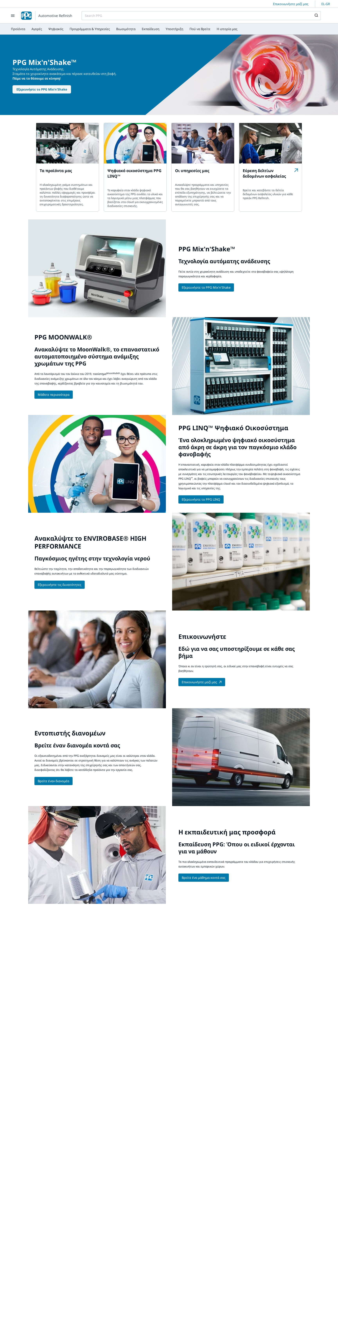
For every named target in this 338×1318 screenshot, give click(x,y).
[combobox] (201, 15)
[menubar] (124, 29)
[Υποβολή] (316, 15)
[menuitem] (18, 29)
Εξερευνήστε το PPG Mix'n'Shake (41, 89)
